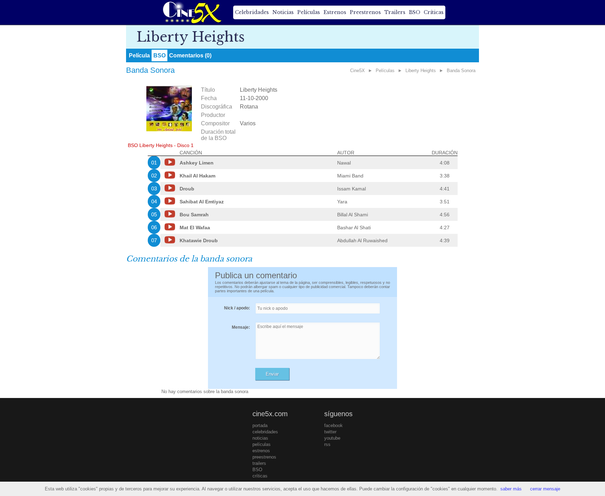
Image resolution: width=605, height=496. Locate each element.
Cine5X (357, 70)
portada (259, 425)
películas (261, 444)
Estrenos (335, 12)
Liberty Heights (420, 70)
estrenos (261, 450)
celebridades (265, 431)
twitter (330, 431)
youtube (332, 438)
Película (139, 55)
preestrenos (264, 457)
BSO (414, 12)
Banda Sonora (461, 70)
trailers (259, 463)
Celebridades (252, 12)
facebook (333, 425)
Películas (308, 12)
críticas (259, 475)
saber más (511, 488)
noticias (260, 438)
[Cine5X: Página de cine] (191, 12)
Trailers (394, 12)
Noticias (283, 12)
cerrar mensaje (545, 488)
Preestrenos (365, 12)
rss (327, 444)
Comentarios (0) (190, 55)
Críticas (434, 12)
